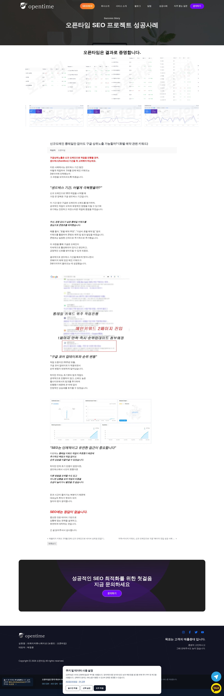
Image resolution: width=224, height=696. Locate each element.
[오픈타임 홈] (37, 6)
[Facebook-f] (190, 632)
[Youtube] (202, 632)
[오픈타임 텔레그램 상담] (216, 676)
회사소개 (105, 6)
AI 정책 (11, 684)
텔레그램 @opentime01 (17, 682)
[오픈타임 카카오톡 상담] (216, 688)
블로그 (138, 6)
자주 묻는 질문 (180, 6)
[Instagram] (183, 632)
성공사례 (163, 6)
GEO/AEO (87, 6)
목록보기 (52, 543)
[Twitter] (196, 632)
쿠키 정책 (82, 682)
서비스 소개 (121, 6)
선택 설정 (86, 688)
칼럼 (149, 6)
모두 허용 (100, 688)
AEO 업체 (54, 684)
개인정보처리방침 (71, 682)
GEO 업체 (45, 684)
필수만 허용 (72, 688)
